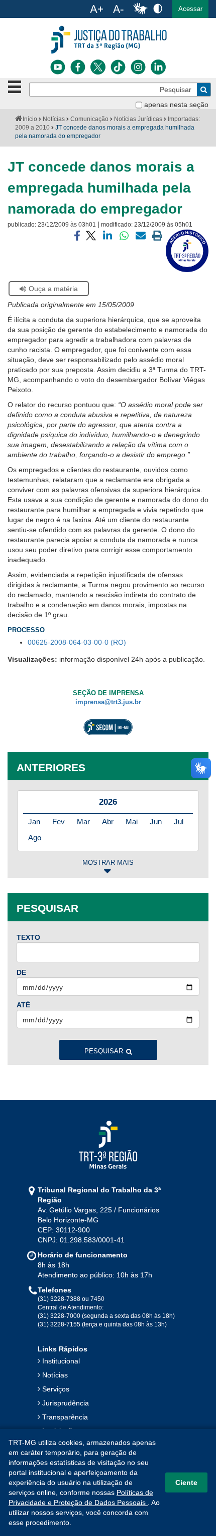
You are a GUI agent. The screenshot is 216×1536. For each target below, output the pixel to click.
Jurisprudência (65, 1403)
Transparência (65, 1417)
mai (132, 821)
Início (30, 119)
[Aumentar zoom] (96, 9)
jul (178, 821)
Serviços (55, 1389)
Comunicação (89, 119)
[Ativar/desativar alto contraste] (158, 8)
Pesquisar (103, 1051)
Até (23, 1005)
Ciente (186, 1482)
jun (156, 821)
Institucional (61, 1361)
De (21, 972)
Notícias (54, 119)
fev (58, 821)
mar (83, 821)
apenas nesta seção (176, 105)
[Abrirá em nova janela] (57, 67)
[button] (190, 9)
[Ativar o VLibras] (140, 9)
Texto (28, 937)
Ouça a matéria (53, 289)
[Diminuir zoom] (118, 9)
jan (34, 821)
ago (34, 837)
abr (108, 821)
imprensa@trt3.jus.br (108, 702)
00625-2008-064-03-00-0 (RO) (77, 642)
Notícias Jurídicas (138, 119)
